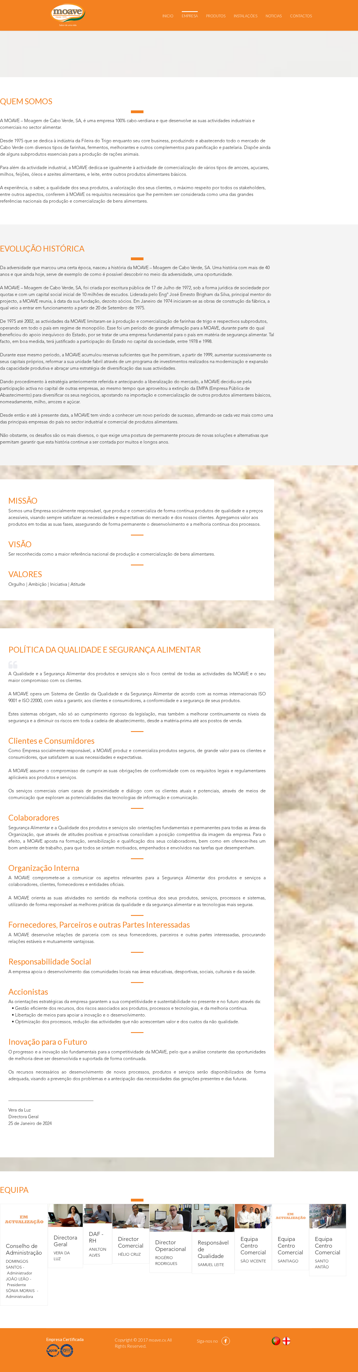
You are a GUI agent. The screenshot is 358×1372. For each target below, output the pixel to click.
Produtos (215, 16)
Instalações (245, 16)
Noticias (274, 16)
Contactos (301, 16)
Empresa (190, 16)
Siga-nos (204, 1340)
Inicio (167, 16)
